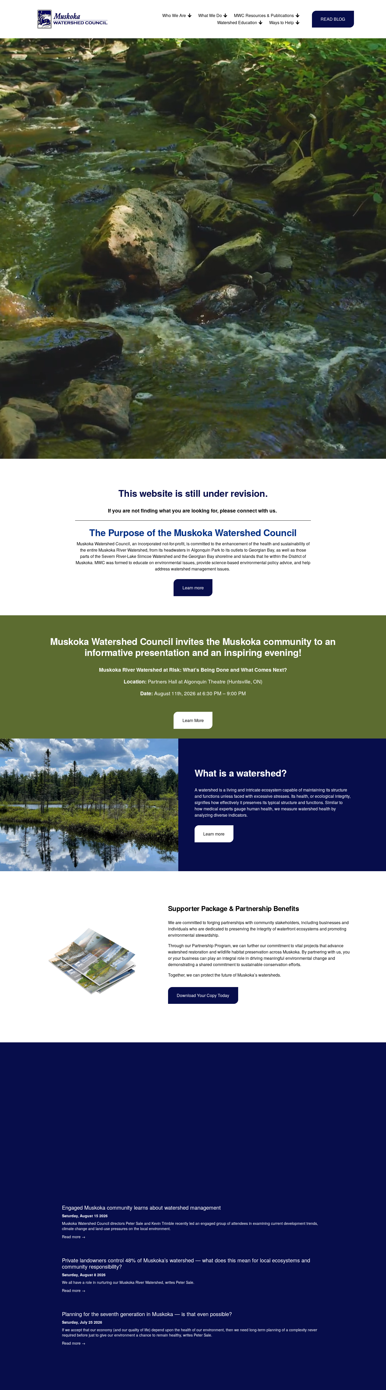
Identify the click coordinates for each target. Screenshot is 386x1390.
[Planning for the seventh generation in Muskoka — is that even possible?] (193, 1304)
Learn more (193, 588)
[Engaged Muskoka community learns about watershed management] (193, 1197)
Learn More (193, 720)
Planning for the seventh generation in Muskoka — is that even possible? (147, 1314)
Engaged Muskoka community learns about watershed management (141, 1207)
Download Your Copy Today (203, 995)
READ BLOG (333, 19)
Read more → (73, 1236)
